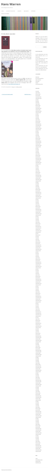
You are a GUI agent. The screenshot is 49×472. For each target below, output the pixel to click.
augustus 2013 (38, 284)
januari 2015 (38, 260)
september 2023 (38, 128)
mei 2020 (37, 185)
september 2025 (38, 98)
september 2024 (38, 111)
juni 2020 (37, 183)
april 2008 (37, 361)
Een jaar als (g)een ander (7, 94)
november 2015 (38, 246)
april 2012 (37, 307)
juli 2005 (37, 401)
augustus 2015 (38, 250)
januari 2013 (38, 294)
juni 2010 (37, 328)
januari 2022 (38, 156)
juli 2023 (37, 131)
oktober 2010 (38, 324)
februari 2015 (38, 259)
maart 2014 (38, 274)
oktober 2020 (38, 178)
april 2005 (37, 405)
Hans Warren (11, 4)
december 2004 (38, 411)
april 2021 (37, 169)
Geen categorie (38, 79)
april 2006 (37, 390)
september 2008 (38, 354)
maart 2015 (38, 257)
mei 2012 (37, 306)
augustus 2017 (38, 232)
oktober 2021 (38, 160)
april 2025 (37, 102)
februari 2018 (38, 223)
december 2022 (38, 141)
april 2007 (37, 375)
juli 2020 (37, 182)
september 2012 (38, 300)
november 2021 (38, 159)
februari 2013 (38, 293)
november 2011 (38, 313)
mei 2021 (37, 168)
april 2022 (37, 152)
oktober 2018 (38, 212)
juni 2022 (37, 149)
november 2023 (38, 125)
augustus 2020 (38, 180)
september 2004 (38, 415)
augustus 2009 (38, 341)
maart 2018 (38, 222)
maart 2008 (38, 363)
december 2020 (38, 175)
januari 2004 (38, 427)
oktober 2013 (38, 281)
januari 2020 (38, 190)
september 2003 (38, 432)
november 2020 (38, 176)
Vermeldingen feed (39, 459)
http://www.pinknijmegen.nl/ (14, 84)
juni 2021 (37, 166)
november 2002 (38, 447)
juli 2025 (37, 99)
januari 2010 (38, 334)
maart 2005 (38, 407)
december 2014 (38, 262)
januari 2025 (38, 106)
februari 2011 (38, 320)
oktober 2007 (38, 368)
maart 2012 (38, 309)
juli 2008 (37, 357)
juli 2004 (37, 418)
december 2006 (38, 380)
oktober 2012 (38, 299)
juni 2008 (37, 358)
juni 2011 (37, 317)
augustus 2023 (38, 129)
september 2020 (38, 179)
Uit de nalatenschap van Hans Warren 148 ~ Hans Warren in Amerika (42, 63)
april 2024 (37, 118)
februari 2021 (38, 172)
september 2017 (38, 230)
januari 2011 (38, 321)
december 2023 (38, 123)
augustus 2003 (38, 434)
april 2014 (37, 273)
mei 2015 (37, 254)
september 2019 (38, 196)
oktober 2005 (38, 398)
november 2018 (38, 210)
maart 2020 (38, 188)
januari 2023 (38, 139)
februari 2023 (38, 138)
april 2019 (37, 203)
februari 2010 (38, 333)
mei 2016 (37, 237)
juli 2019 (37, 199)
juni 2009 (37, 343)
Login (37, 458)
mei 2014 (37, 272)
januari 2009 (38, 348)
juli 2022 (37, 148)
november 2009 (38, 337)
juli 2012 (37, 303)
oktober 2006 (38, 383)
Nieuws (13, 86)
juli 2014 (37, 269)
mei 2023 (37, 133)
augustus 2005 (38, 400)
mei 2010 (37, 330)
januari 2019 (38, 207)
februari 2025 (38, 105)
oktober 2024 (38, 109)
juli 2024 (37, 114)
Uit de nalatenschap (39, 84)
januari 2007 (38, 378)
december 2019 (38, 192)
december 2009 (38, 336)
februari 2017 (38, 234)
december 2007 (38, 365)
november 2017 (38, 227)
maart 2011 (38, 318)
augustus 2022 (38, 146)
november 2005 (38, 397)
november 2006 (38, 381)
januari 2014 (38, 277)
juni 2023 (37, 132)
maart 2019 (38, 205)
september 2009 (38, 340)
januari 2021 (38, 173)
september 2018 (38, 213)
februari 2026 (38, 94)
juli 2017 (37, 233)
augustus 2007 (38, 371)
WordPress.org (38, 462)
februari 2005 (38, 408)
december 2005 (38, 395)
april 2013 (37, 290)
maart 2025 (38, 104)
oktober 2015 (38, 247)
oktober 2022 (38, 143)
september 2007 (38, 370)
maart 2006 (38, 391)
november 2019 (38, 193)
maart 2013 (38, 291)
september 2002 (38, 449)
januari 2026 (38, 95)
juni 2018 (37, 217)
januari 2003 (38, 444)
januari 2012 (38, 310)
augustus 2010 (38, 327)
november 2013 (38, 280)
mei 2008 (37, 360)
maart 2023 (38, 136)
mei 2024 (37, 116)
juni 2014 (37, 270)
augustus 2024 (38, 112)
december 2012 (38, 296)
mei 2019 (37, 202)
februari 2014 (38, 276)
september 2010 (38, 326)
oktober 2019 (38, 195)
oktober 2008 (38, 353)
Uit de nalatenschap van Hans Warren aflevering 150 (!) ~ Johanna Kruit (42, 56)
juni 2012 (37, 304)
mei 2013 (37, 289)
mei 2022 (37, 151)
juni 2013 (37, 287)
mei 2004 (37, 421)
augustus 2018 (38, 215)
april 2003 (37, 439)
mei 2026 (37, 91)
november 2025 (38, 96)
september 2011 (38, 314)
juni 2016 (37, 236)
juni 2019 (37, 200)
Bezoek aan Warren (5, 13)
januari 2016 (38, 243)
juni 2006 (37, 387)
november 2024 (38, 108)
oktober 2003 (38, 431)
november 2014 (38, 263)
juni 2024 (37, 115)
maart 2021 (38, 170)
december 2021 (38, 158)
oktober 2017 (38, 229)
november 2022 (38, 142)
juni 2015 (37, 253)
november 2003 (38, 429)
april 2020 (37, 186)
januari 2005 (38, 410)
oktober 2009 (38, 338)
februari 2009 (38, 347)
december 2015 (38, 244)
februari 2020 (38, 189)
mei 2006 (37, 388)
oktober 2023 (38, 126)
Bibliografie (26, 11)
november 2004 (38, 412)
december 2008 (38, 350)
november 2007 (38, 367)
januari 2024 (38, 122)
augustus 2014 (38, 267)
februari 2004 (38, 425)
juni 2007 (37, 374)
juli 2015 (37, 252)
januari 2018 (38, 225)
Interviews (33, 11)
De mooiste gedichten (10, 11)
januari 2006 (38, 394)
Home (2, 11)
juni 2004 (37, 420)
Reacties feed (38, 461)
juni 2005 (37, 402)
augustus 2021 (38, 163)
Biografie (19, 11)
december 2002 (38, 445)
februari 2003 (38, 442)
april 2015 (37, 256)
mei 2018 (37, 219)
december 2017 (38, 226)
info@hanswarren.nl (43, 42)
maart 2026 (38, 92)
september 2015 (38, 249)
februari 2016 (38, 242)
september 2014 (38, 266)
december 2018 (38, 209)
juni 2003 (37, 437)
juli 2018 (37, 216)
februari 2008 (38, 364)
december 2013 (38, 279)
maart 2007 (38, 377)
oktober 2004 (38, 414)
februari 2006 (38, 392)
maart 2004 (38, 424)
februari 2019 (38, 206)
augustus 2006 (38, 385)
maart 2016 (38, 240)
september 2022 (38, 145)
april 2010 (37, 331)
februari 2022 (38, 155)
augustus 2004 (38, 417)
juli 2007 (37, 373)
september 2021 (38, 162)
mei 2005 (37, 404)
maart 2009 (38, 346)
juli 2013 (37, 286)
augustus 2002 (38, 451)
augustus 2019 (38, 197)
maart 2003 (38, 441)
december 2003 (38, 428)
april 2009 (37, 344)
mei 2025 (37, 101)
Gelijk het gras (27, 94)
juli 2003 (37, 435)
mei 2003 (37, 438)
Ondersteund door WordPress (6, 469)
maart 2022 (38, 153)
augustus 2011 (38, 316)
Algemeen (37, 77)
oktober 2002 (38, 448)
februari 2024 (38, 121)
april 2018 (37, 220)
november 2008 (38, 351)
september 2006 (38, 384)
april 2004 (37, 422)
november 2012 (38, 297)
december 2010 (38, 323)
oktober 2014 (38, 264)
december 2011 (38, 311)
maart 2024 (38, 119)
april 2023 (37, 135)
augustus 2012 (38, 301)
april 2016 (37, 239)
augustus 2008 (38, 355)
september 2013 (38, 283)
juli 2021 (37, 165)
